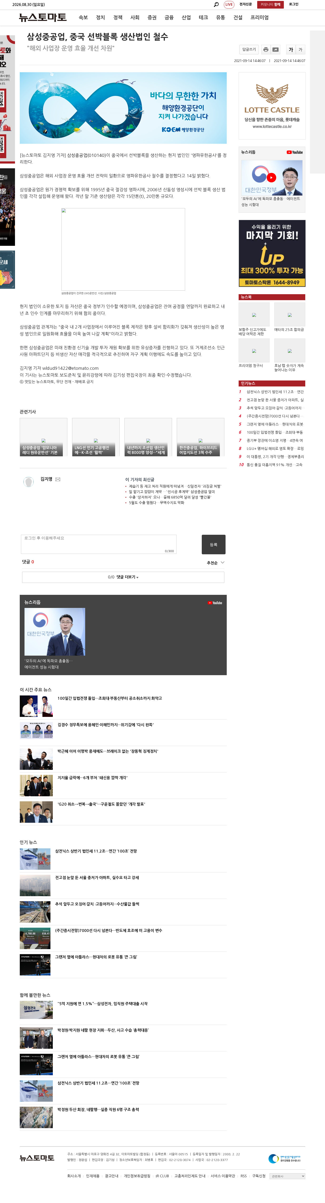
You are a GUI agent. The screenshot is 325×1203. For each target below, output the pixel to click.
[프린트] (266, 49)
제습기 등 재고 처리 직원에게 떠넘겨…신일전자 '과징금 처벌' (175, 486)
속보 (83, 17)
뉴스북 (246, 297)
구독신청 (259, 1176)
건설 (237, 17)
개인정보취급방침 (137, 1176)
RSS (244, 1176)
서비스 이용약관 (223, 1176)
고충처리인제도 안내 (189, 1176)
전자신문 (246, 4)
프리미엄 (260, 17)
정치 (100, 17)
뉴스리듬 (248, 152)
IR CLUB (162, 1176)
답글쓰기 (249, 49)
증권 (152, 17)
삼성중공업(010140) (86, 155)
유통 (220, 17)
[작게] (300, 49)
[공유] (275, 49)
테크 (203, 17)
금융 (169, 17)
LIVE (229, 4)
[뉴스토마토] (43, 18)
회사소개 (74, 1176)
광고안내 (111, 1176)
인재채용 (92, 1176)
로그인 (293, 4)
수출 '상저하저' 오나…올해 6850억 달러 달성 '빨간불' (170, 497)
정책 (117, 17)
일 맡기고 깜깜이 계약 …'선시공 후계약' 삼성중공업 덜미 (172, 492)
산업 (186, 17)
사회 (134, 17)
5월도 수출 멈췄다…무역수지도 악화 (156, 502)
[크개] (291, 49)
